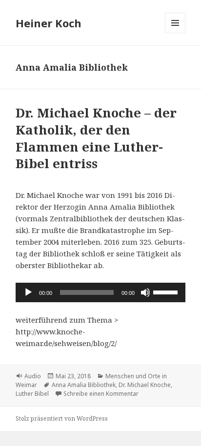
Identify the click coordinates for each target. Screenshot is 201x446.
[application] (101, 292)
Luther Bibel (32, 393)
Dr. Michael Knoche (145, 385)
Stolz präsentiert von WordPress (62, 418)
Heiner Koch (48, 23)
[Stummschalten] (145, 292)
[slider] (167, 291)
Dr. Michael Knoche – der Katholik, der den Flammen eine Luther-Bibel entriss (96, 138)
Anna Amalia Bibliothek (84, 385)
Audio (32, 376)
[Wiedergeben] (28, 292)
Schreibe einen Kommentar (101, 393)
